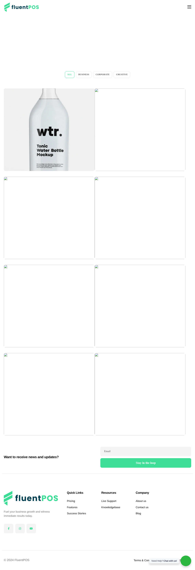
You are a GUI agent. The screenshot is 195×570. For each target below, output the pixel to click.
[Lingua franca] (49, 129)
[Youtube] (31, 528)
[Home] (21, 6)
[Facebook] (8, 528)
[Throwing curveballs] (140, 306)
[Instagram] (20, 528)
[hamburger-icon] (189, 6)
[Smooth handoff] (140, 129)
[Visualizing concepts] (49, 306)
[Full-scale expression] (49, 218)
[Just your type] (140, 218)
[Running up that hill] (49, 394)
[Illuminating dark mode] (140, 394)
